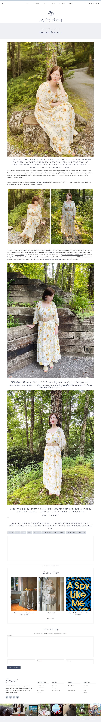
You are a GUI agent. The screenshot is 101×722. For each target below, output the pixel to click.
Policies (39, 692)
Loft (23, 532)
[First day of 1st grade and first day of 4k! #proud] (19, 710)
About (5, 719)
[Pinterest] (94, 4)
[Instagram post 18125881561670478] (69, 710)
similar (52, 252)
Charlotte (54, 685)
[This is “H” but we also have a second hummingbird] (82, 710)
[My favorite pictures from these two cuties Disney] (56, 710)
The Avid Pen (81, 532)
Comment (10, 635)
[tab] (47, 618)
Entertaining (71, 685)
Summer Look (47, 532)
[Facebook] (92, 4)
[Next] (90, 597)
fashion (11, 532)
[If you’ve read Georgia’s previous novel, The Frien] (94, 710)
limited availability (64, 385)
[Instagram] (89, 4)
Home (27, 3)
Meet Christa (40, 685)
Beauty (85, 685)
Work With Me (41, 688)
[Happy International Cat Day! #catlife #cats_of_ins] (6, 710)
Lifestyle (53, 28)
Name (10, 661)
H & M (17, 532)
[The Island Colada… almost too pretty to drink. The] (44, 710)
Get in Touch (40, 690)
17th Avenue (92, 719)
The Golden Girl (19, 254)
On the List (51, 613)
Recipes (70, 688)
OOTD (29, 532)
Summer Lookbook (58, 532)
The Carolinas (56, 690)
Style (58, 28)
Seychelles (37, 532)
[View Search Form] (98, 4)
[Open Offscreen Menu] (2, 3)
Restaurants (71, 690)
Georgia (54, 688)
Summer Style (71, 532)
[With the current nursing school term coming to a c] (31, 710)
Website (69, 661)
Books (85, 688)
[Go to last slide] (11, 597)
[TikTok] (96, 4)
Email (39, 661)
